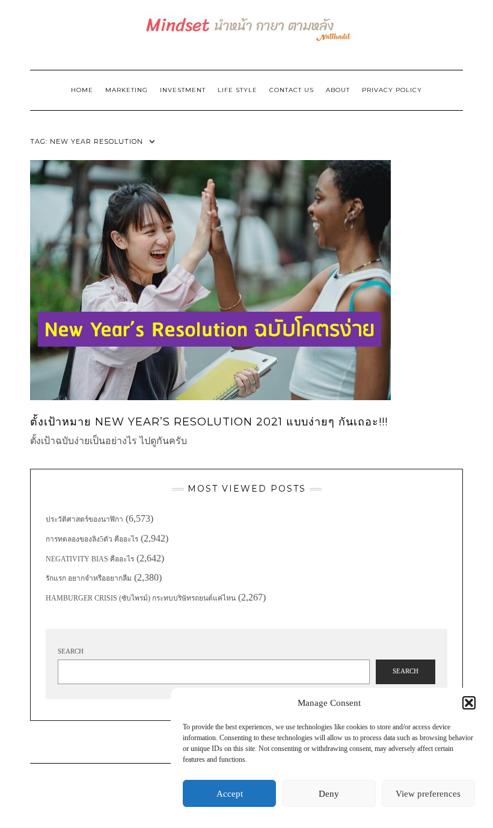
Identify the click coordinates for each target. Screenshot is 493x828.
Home (82, 90)
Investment (183, 90)
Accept (229, 794)
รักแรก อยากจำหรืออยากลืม (89, 578)
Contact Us (291, 90)
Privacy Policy (392, 90)
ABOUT (338, 90)
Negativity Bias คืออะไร (90, 559)
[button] (469, 703)
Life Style (237, 90)
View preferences (428, 794)
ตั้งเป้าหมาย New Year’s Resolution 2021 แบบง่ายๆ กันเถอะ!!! (209, 421)
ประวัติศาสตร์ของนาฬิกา (84, 519)
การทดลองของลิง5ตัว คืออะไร (92, 539)
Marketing (126, 90)
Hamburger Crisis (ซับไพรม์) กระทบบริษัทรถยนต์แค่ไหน (141, 598)
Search (71, 651)
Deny (329, 794)
